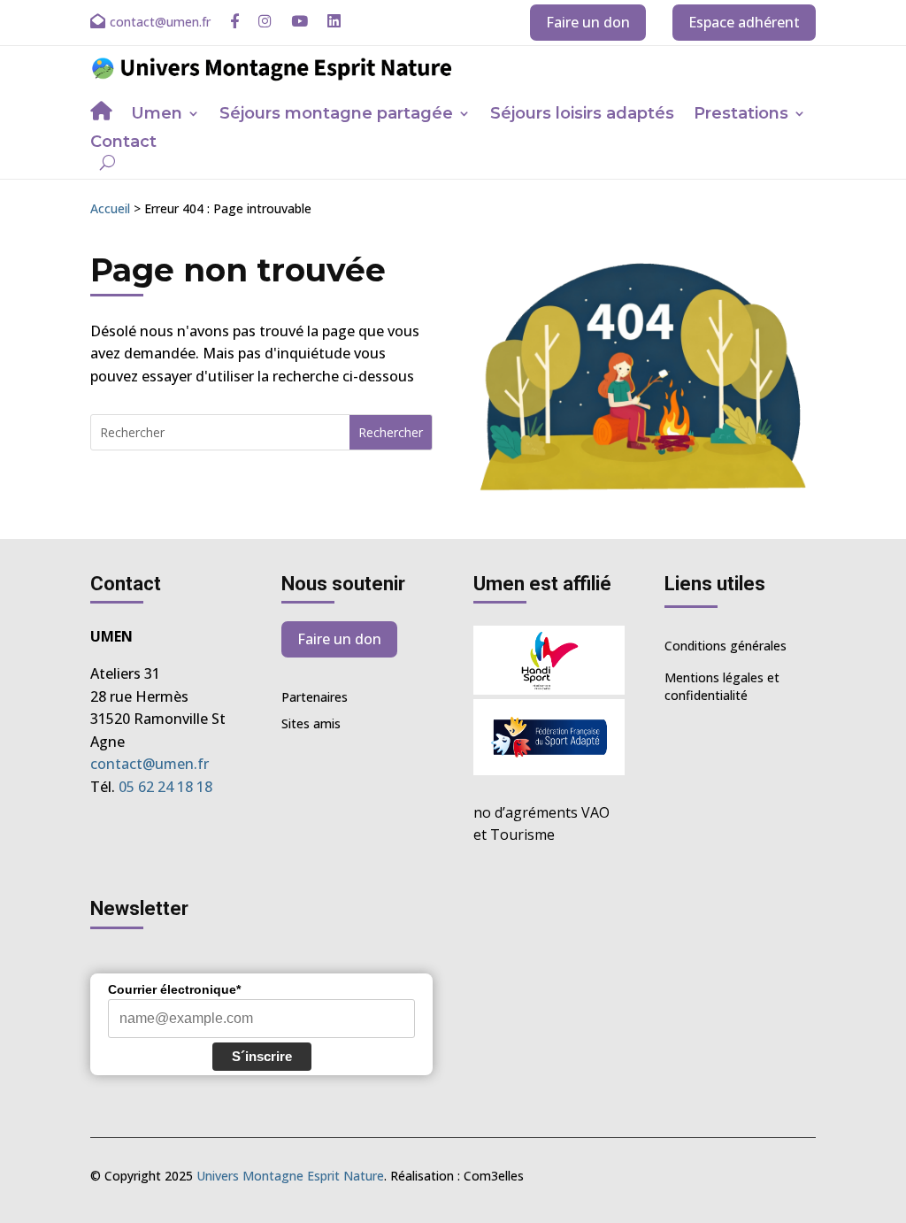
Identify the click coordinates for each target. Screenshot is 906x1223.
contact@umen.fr (149, 763)
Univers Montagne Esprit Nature (290, 1175)
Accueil (110, 208)
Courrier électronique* (174, 989)
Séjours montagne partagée (336, 115)
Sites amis (311, 725)
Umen (156, 115)
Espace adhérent (744, 22)
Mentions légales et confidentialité (721, 686)
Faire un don (588, 22)
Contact (123, 143)
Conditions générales (725, 645)
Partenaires (314, 698)
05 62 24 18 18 (165, 786)
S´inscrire (262, 1056)
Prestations (741, 115)
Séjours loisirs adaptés (582, 115)
